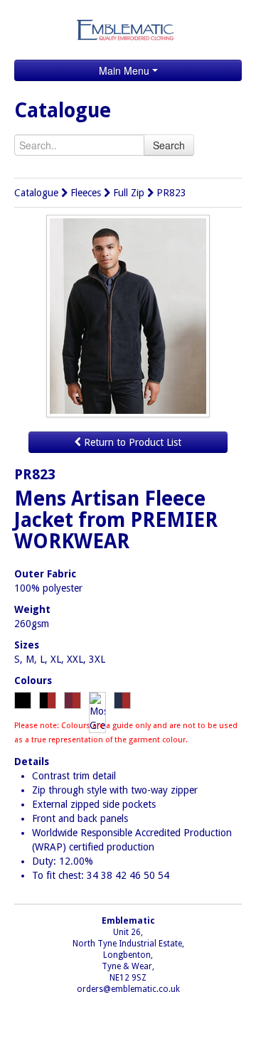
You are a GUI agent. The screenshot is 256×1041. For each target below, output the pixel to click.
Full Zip (128, 192)
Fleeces (85, 192)
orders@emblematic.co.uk (128, 989)
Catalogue (36, 192)
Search (169, 145)
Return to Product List (131, 442)
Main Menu (125, 70)
